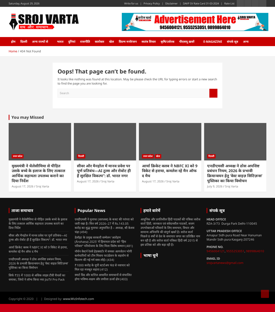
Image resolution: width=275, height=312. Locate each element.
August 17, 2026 (22, 186)
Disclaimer (171, 3)
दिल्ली (23, 41)
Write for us (131, 3)
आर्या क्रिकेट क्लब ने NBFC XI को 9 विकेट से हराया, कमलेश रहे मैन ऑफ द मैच (169, 170)
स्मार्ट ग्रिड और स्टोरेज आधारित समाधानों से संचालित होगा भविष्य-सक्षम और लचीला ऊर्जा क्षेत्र (103, 277)
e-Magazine (212, 41)
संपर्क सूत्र (232, 41)
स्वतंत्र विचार (149, 41)
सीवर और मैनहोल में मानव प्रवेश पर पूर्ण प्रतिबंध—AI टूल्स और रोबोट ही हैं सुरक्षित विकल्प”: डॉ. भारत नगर (104, 170)
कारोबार (99, 41)
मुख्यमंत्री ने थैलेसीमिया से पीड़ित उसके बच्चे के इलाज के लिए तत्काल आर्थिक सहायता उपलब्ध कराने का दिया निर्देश (38, 173)
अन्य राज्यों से (40, 41)
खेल (111, 41)
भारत (60, 41)
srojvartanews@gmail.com (225, 263)
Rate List (229, 3)
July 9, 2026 (214, 186)
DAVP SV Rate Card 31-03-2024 (201, 3)
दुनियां (71, 41)
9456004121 (216, 251)
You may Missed (27, 117)
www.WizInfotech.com (78, 299)
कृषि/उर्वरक (167, 41)
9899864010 (255, 251)
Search (213, 93)
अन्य (246, 41)
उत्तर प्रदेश (17, 156)
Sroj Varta (42, 186)
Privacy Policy (152, 3)
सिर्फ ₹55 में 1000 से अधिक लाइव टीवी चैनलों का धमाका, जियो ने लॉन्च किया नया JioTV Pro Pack (37, 277)
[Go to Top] (265, 294)
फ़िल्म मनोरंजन (128, 41)
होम (13, 41)
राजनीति (85, 41)
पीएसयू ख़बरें (186, 41)
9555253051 (235, 251)
